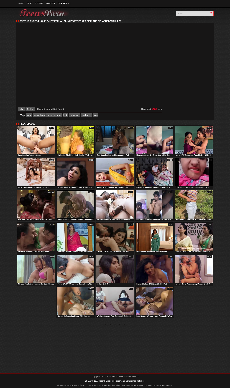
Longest (50, 3)
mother (57, 115)
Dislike (30, 109)
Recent (39, 3)
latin (96, 115)
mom (49, 115)
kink (65, 115)
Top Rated (63, 3)
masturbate (39, 115)
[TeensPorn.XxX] (44, 13)
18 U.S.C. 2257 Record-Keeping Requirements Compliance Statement (115, 381)
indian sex (74, 115)
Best (29, 3)
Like (21, 109)
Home (21, 3)
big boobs (86, 115)
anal (29, 115)
